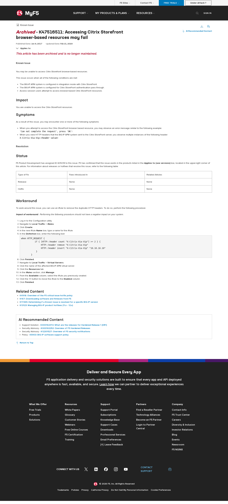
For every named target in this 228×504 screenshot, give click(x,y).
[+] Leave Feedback (112, 444)
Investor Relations (182, 429)
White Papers (72, 409)
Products (34, 414)
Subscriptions (108, 414)
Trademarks (63, 490)
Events (176, 439)
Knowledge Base (110, 419)
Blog (174, 434)
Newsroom (178, 444)
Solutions (34, 419)
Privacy (85, 490)
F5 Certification (74, 434)
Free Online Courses (76, 429)
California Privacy (100, 490)
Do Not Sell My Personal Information (129, 490)
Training (69, 439)
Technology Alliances (148, 414)
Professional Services (113, 434)
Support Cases (109, 424)
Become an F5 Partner (149, 419)
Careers (176, 419)
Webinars (70, 424)
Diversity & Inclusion (183, 424)
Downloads (107, 429)
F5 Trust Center (181, 414)
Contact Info (179, 409)
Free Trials (35, 409)
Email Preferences (111, 439)
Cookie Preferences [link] (161, 490)
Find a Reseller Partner (149, 409)
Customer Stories (75, 419)
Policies (75, 490)
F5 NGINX (177, 449)
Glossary (70, 414)
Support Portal (109, 409)
